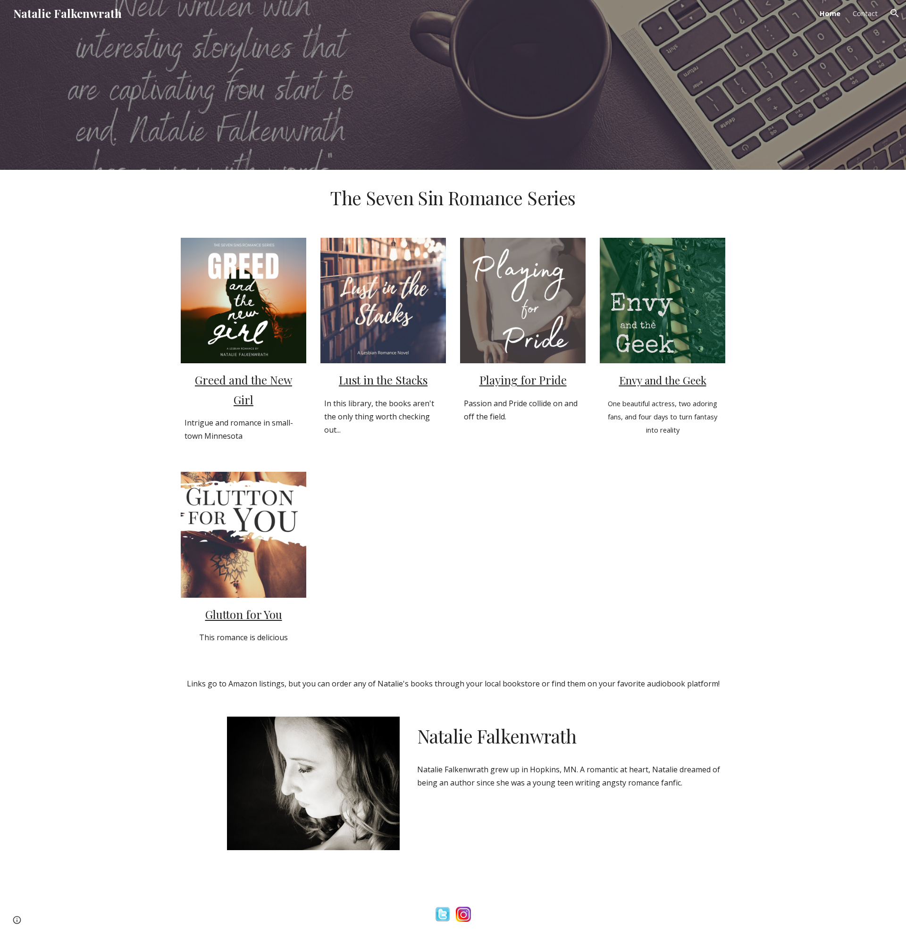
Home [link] (830, 13)
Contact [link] (865, 13)
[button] (894, 13)
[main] (453, 198)
